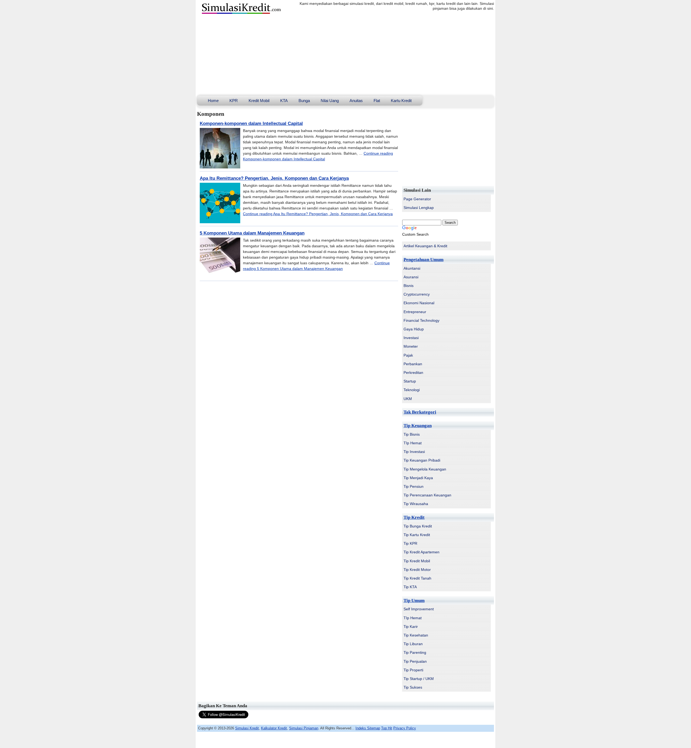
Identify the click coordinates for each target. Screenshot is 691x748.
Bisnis (409, 285)
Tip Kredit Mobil (417, 561)
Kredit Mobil (259, 100)
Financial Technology (421, 320)
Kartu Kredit (401, 100)
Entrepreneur (415, 312)
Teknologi (412, 390)
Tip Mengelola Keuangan (425, 469)
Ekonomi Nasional (419, 303)
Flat (377, 100)
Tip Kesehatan (416, 635)
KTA (284, 100)
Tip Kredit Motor (417, 569)
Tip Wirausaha (416, 504)
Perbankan (413, 364)
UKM (408, 399)
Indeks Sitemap (367, 728)
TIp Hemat (413, 443)
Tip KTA (410, 587)
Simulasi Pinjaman (303, 728)
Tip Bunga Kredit (418, 526)
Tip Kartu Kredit (417, 535)
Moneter (411, 346)
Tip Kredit (414, 517)
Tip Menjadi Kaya (418, 478)
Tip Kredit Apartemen (421, 552)
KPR (233, 100)
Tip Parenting (415, 652)
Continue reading (318, 214)
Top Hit (386, 728)
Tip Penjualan (415, 661)
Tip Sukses (413, 687)
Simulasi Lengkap (419, 207)
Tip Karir (411, 626)
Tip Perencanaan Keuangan (427, 495)
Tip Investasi (414, 451)
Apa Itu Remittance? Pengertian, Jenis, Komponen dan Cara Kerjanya (274, 178)
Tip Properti (413, 670)
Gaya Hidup (414, 329)
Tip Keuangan (418, 425)
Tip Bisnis (412, 434)
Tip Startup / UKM (419, 678)
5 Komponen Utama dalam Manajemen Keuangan (252, 233)
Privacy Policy (404, 728)
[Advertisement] (345, 55)
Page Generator (417, 199)
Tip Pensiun (414, 486)
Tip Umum (414, 600)
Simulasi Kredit (247, 728)
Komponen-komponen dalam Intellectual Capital (251, 123)
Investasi (411, 338)
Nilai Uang (330, 100)
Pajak (408, 355)
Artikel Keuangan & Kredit (425, 246)
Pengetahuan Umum (423, 259)
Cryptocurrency (417, 294)
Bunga (304, 100)
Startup (410, 381)
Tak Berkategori (420, 412)
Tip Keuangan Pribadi (422, 460)
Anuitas (356, 100)
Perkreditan (413, 372)
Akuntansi (412, 268)
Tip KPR (410, 543)
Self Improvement (419, 609)
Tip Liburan (413, 644)
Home (213, 100)
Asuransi (411, 277)
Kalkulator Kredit (274, 728)
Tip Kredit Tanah (417, 578)
